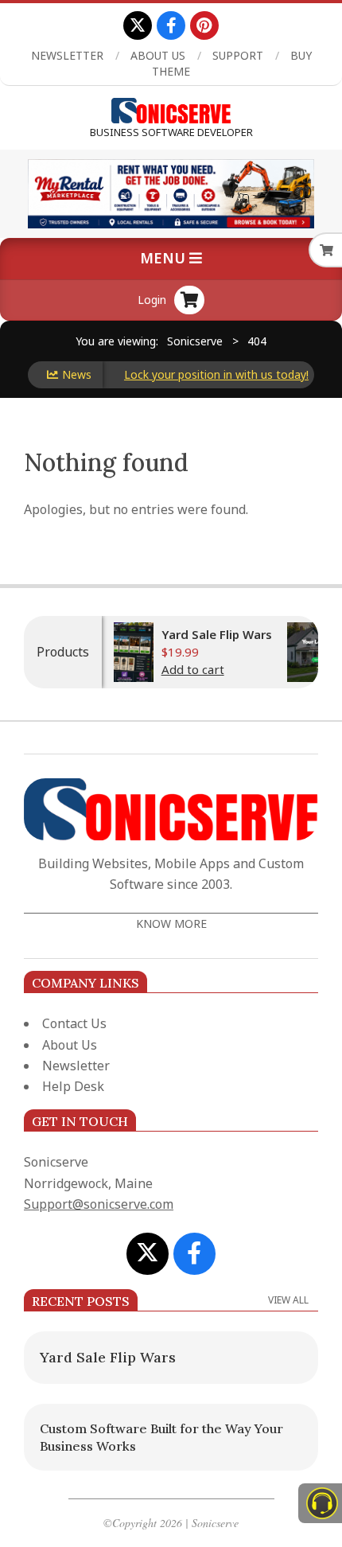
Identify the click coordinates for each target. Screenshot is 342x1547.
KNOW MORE (171, 923)
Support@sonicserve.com (98, 1204)
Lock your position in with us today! (202, 374)
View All (288, 1300)
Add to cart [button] (181, 669)
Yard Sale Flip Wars (205, 634)
